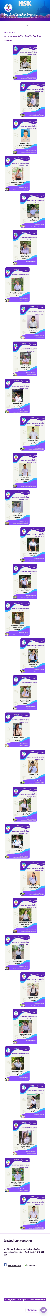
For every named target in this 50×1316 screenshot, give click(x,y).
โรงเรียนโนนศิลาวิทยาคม (20, 15)
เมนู (26, 25)
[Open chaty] (43, 1310)
